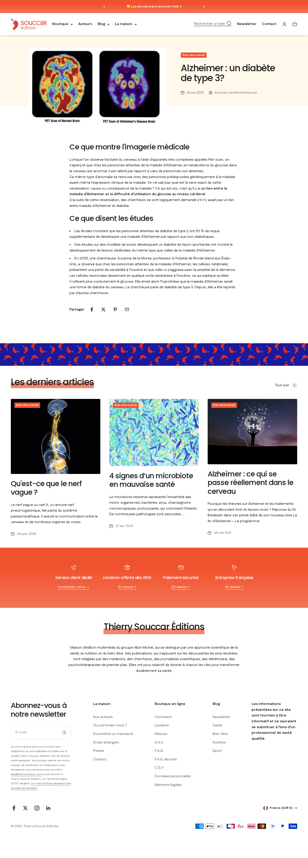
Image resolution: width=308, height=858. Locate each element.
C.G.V (159, 767)
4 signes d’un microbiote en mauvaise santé (151, 480)
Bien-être (220, 734)
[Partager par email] (126, 309)
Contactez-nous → (74, 587)
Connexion (163, 717)
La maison (123, 24)
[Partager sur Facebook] (91, 309)
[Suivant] (204, 6)
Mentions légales (168, 784)
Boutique (60, 24)
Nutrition (219, 742)
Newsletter (247, 24)
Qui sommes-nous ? (110, 725)
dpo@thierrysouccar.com (26, 774)
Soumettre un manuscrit (113, 734)
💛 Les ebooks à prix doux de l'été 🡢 (154, 6)
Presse (98, 750)
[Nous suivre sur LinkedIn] (48, 808)
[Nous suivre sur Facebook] (14, 808)
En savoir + (127, 587)
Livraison (162, 725)
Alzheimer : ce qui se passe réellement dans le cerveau (250, 482)
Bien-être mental (194, 55)
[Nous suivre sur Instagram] (37, 808)
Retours (161, 734)
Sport (217, 750)
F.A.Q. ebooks (166, 759)
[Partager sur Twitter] (103, 309)
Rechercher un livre (209, 24)
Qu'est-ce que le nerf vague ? (46, 487)
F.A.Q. (159, 750)
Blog (101, 24)
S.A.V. (159, 742)
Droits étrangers (106, 742)
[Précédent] (104, 6)
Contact (269, 24)
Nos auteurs (103, 717)
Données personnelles (173, 776)
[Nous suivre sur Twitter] (25, 808)
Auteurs (85, 24)
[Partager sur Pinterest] (115, 309)
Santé (217, 725)
